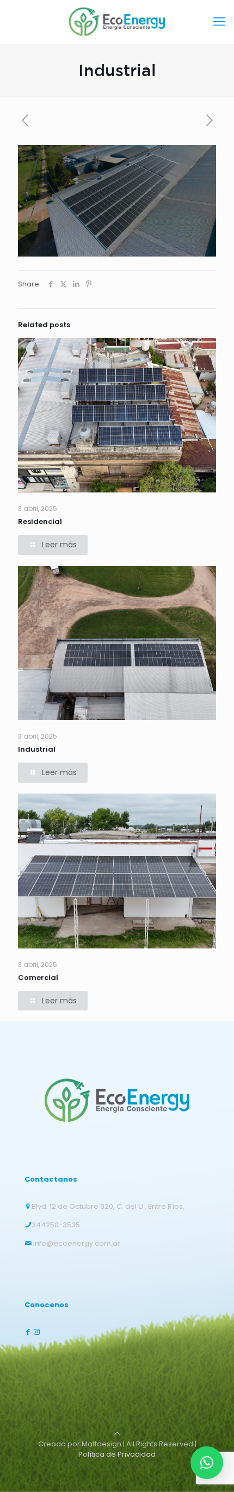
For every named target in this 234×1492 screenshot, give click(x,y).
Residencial (40, 521)
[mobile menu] (219, 22)
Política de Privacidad (117, 1454)
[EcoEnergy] (117, 21)
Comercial (38, 977)
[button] (206, 1462)
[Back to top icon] (117, 1433)
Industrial (37, 749)
